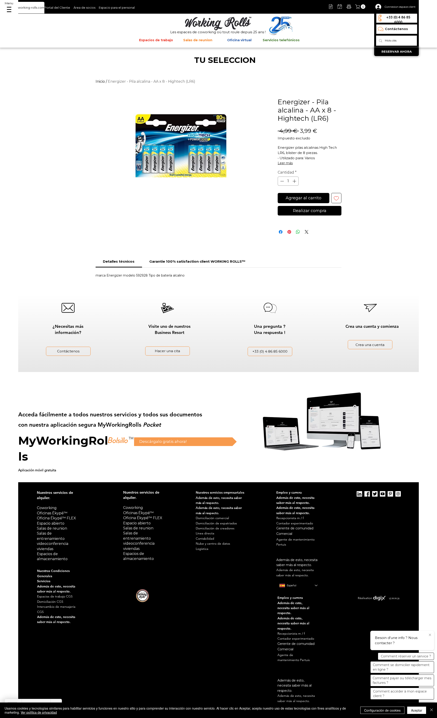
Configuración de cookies (382, 710)
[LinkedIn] (359, 494)
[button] (360, 6)
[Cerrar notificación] (430, 635)
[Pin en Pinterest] (289, 232)
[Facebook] (367, 494)
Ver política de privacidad (39, 712)
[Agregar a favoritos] (336, 198)
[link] (119, 261)
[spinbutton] (288, 181)
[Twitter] (375, 494)
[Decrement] (281, 181)
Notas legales (266, 593)
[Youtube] (382, 494)
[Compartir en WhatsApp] (298, 232)
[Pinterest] (390, 494)
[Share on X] (306, 232)
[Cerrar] (431, 710)
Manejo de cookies (289, 593)
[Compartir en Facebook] (280, 232)
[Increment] (295, 181)
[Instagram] (398, 494)
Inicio (100, 81)
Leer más (285, 163)
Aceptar (416, 710)
